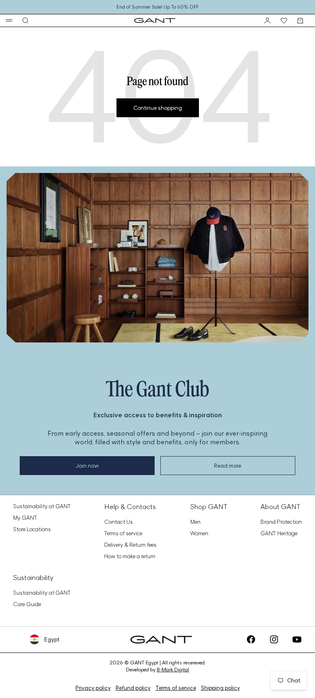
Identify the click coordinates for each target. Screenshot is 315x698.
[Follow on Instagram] (274, 639)
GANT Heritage (278, 533)
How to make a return (129, 556)
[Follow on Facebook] (251, 639)
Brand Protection (281, 521)
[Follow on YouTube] (297, 639)
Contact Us (118, 521)
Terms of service (123, 533)
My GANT (25, 517)
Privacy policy (93, 687)
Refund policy (133, 687)
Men (195, 521)
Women (199, 533)
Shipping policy (220, 687)
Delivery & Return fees (130, 544)
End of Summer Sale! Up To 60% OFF (157, 6)
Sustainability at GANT (42, 506)
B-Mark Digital (173, 669)
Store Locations (32, 529)
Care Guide (27, 604)
